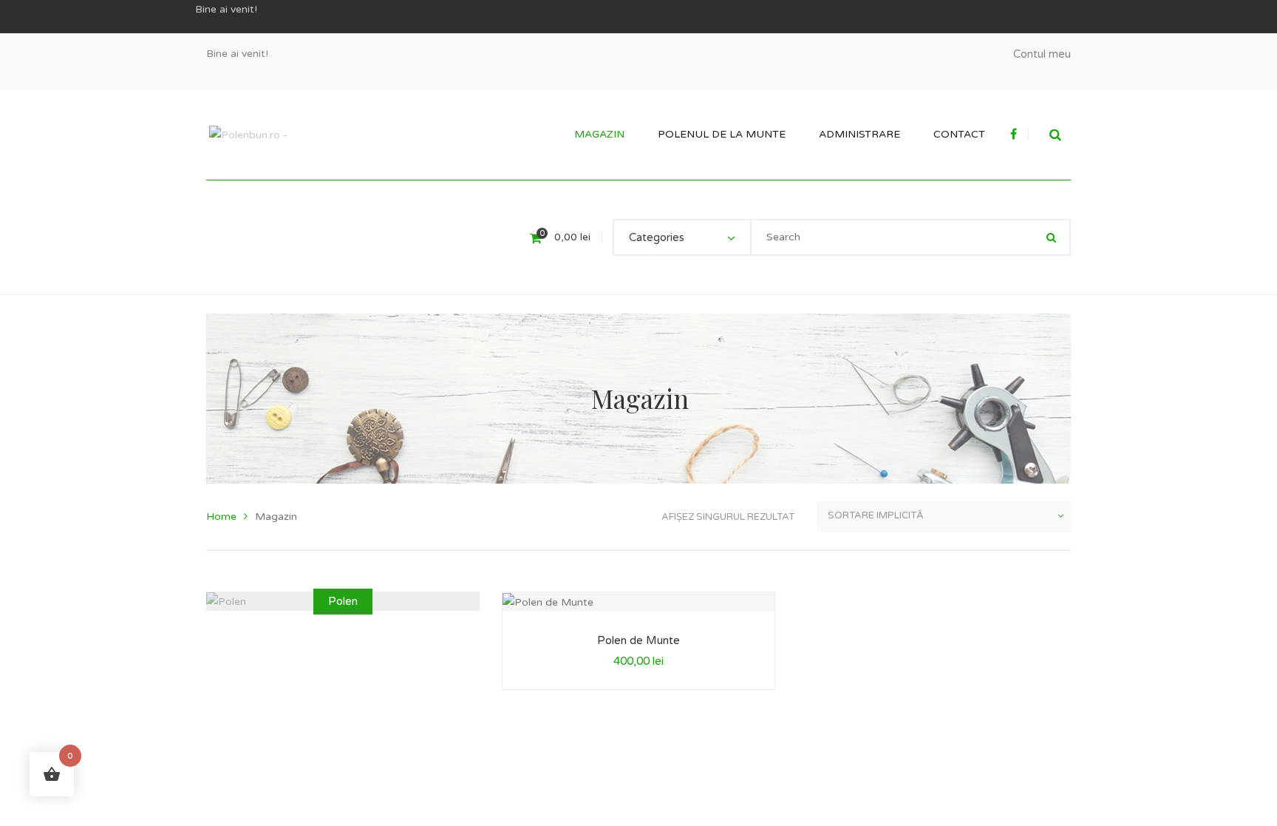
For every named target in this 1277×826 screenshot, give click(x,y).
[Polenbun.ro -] (248, 134)
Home (221, 516)
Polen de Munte (638, 640)
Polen (343, 601)
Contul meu (1042, 54)
